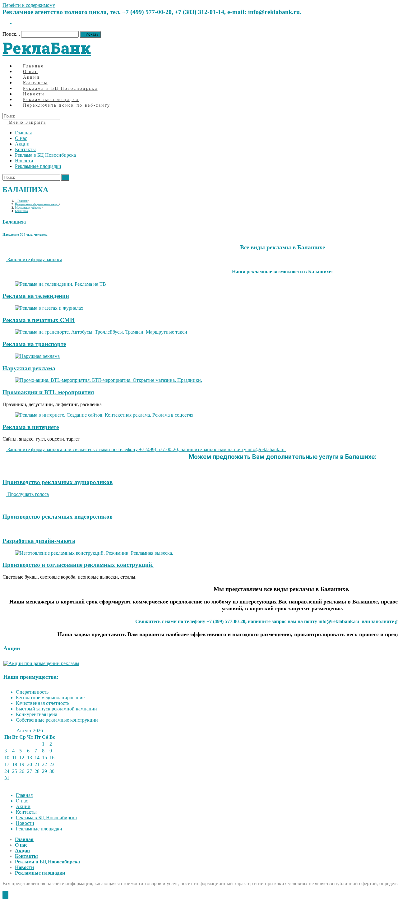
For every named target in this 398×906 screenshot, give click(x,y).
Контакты (25, 149)
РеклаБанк (46, 48)
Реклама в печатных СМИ (38, 320)
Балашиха (21, 211)
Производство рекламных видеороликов (57, 516)
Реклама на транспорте (34, 344)
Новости (24, 160)
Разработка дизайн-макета (38, 541)
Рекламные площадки (38, 166)
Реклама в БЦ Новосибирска (45, 155)
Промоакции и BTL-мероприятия (48, 392)
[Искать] (65, 177)
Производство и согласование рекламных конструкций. (78, 565)
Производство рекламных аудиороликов (57, 482)
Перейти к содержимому (28, 5)
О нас (21, 138)
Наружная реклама (28, 368)
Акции (22, 143)
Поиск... (11, 34)
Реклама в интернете (30, 427)
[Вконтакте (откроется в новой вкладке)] (17, 23)
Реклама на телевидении (35, 296)
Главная (23, 132)
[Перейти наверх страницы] (5, 895)
